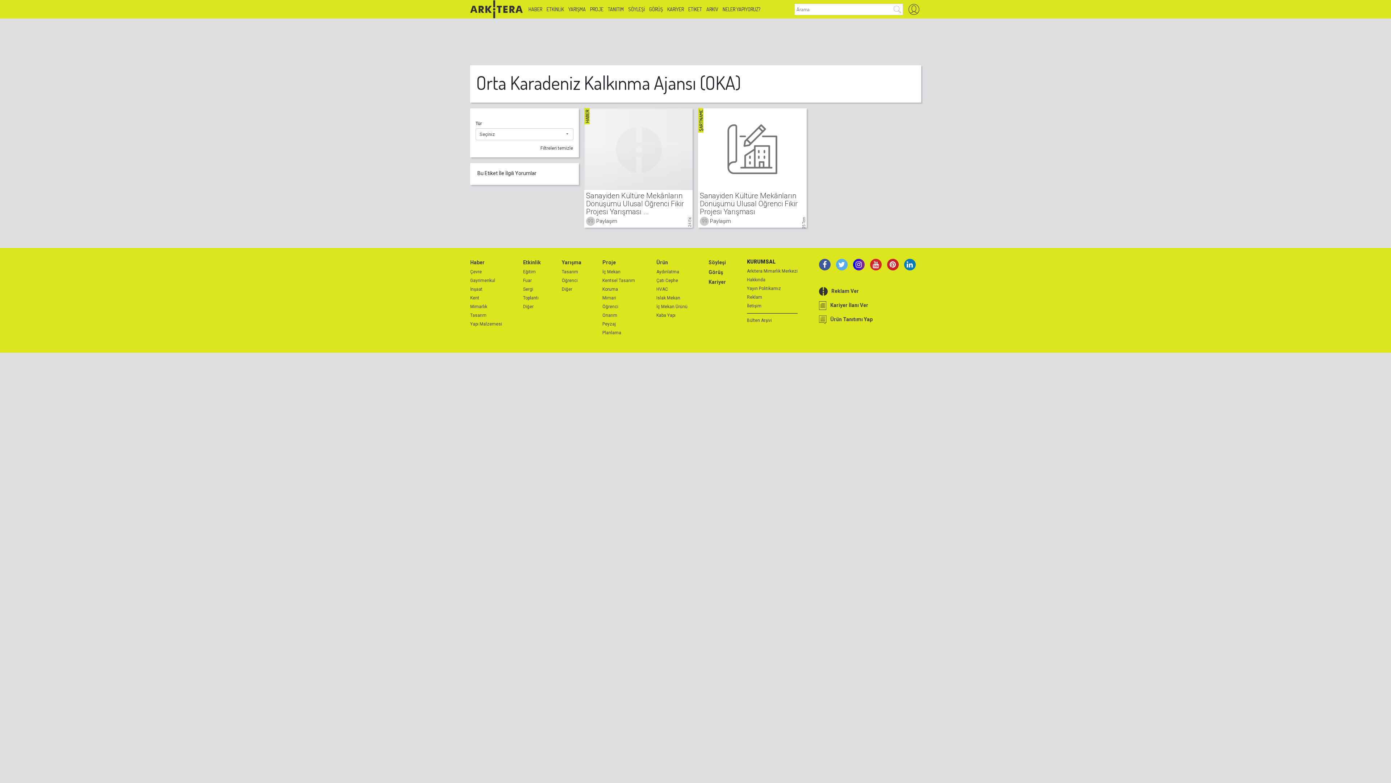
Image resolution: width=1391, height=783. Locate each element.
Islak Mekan (668, 298)
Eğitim (529, 271)
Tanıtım (616, 9)
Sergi (528, 289)
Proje (596, 9)
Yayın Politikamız (764, 288)
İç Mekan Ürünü (672, 306)
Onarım (609, 315)
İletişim (754, 305)
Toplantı (531, 298)
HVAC (662, 289)
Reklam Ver (845, 291)
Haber (535, 9)
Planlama (611, 332)
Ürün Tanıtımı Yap (851, 319)
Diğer (528, 306)
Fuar (527, 280)
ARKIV (712, 9)
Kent (474, 298)
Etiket (695, 9)
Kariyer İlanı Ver (849, 305)
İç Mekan (611, 271)
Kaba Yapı (666, 315)
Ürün (662, 262)
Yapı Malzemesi (486, 324)
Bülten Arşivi (759, 320)
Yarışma (577, 9)
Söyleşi (636, 9)
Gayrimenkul (482, 280)
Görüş (656, 9)
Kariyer (675, 9)
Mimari (609, 298)
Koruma (610, 289)
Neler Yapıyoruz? (741, 9)
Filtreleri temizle (556, 148)
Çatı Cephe (667, 280)
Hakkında (756, 279)
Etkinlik (555, 9)
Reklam (754, 297)
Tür (479, 123)
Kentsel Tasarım (618, 280)
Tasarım (478, 315)
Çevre (476, 271)
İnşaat (476, 289)
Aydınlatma (667, 271)
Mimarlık (478, 306)
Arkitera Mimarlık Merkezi (772, 271)
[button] (524, 134)
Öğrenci (570, 280)
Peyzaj (609, 324)
